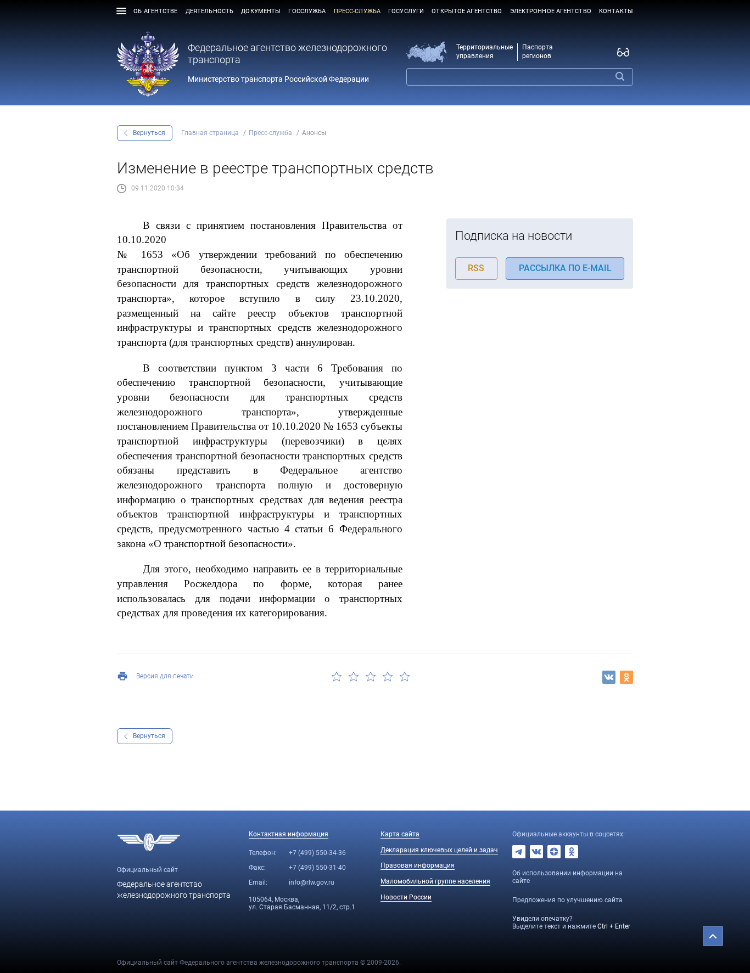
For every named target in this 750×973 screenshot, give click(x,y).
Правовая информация (417, 865)
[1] (336, 676)
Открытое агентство (467, 11)
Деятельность (209, 11)
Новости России (406, 897)
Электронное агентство (550, 11)
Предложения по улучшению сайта (567, 900)
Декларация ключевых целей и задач (439, 850)
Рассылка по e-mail (565, 268)
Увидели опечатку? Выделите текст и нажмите (571, 922)
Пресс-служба (357, 11)
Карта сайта (399, 834)
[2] (353, 676)
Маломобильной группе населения (435, 881)
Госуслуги (406, 11)
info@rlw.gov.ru (311, 882)
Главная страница (210, 133)
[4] (387, 676)
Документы (261, 11)
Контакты (616, 11)
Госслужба (307, 11)
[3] (370, 676)
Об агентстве (155, 11)
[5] (404, 676)
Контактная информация (288, 834)
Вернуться (149, 133)
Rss (476, 268)
